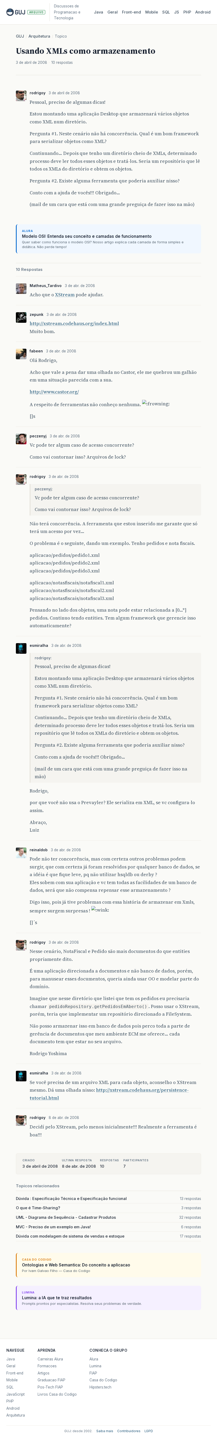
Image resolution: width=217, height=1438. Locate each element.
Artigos (43, 1373)
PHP (187, 12)
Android (203, 12)
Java (98, 12)
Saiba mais (104, 1431)
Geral (112, 12)
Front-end (14, 1373)
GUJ (20, 36)
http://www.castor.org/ (54, 391)
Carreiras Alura (50, 1359)
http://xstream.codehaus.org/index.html (74, 323)
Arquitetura (39, 36)
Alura (93, 1359)
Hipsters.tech (100, 1387)
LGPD (148, 1431)
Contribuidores (129, 1431)
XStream (65, 294)
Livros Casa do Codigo (57, 1394)
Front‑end (131, 12)
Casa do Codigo (103, 1380)
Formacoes (47, 1366)
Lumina (95, 1366)
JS (176, 12)
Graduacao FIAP (51, 1380)
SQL (166, 12)
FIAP (93, 1373)
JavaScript (15, 1394)
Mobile (151, 12)
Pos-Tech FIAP (50, 1387)
